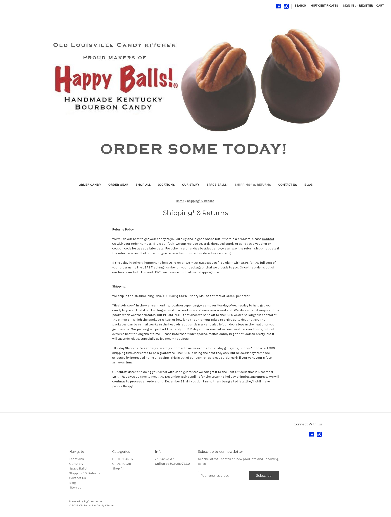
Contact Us (287, 185)
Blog (308, 185)
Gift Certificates (324, 5)
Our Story (190, 185)
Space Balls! (217, 185)
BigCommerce (93, 501)
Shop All (143, 185)
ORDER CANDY (90, 185)
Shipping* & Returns (253, 185)
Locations (166, 185)
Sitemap (75, 487)
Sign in (348, 5)
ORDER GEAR (118, 185)
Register (366, 5)
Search (300, 5)
